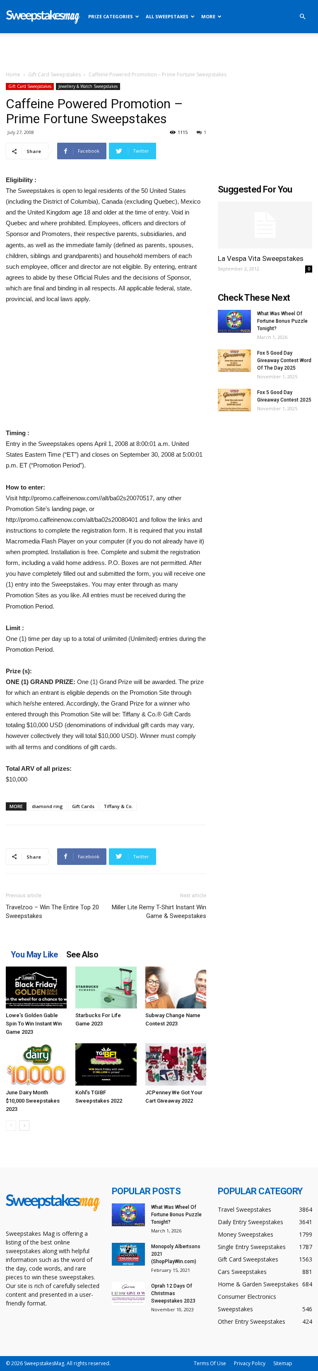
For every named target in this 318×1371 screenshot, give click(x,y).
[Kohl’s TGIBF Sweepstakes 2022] (105, 1064)
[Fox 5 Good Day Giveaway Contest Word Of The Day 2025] (234, 360)
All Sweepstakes (167, 16)
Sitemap (282, 1363)
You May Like (34, 954)
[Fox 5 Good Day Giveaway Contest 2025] (234, 400)
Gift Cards (83, 806)
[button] (302, 17)
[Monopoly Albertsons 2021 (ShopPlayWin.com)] (128, 1254)
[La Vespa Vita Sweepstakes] (265, 225)
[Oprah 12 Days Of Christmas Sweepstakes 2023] (128, 1293)
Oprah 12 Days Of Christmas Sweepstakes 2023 (173, 1293)
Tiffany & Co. (118, 806)
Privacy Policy (249, 1363)
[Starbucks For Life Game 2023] (105, 987)
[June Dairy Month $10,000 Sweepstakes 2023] (36, 1064)
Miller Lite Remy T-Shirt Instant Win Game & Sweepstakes (159, 911)
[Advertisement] (159, 51)
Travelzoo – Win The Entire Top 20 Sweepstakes (52, 911)
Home (13, 74)
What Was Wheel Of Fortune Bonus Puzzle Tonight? (282, 321)
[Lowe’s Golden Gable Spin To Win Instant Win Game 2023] (36, 987)
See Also (82, 954)
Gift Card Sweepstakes (54, 74)
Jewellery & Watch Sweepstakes (88, 86)
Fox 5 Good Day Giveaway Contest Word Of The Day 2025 (284, 360)
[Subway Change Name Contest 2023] (175, 987)
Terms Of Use (210, 1363)
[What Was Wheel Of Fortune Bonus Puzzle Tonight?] (234, 321)
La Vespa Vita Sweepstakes (261, 258)
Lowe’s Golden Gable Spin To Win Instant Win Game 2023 (34, 1023)
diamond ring (47, 806)
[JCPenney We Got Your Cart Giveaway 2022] (175, 1064)
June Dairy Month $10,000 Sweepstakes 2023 (33, 1100)
